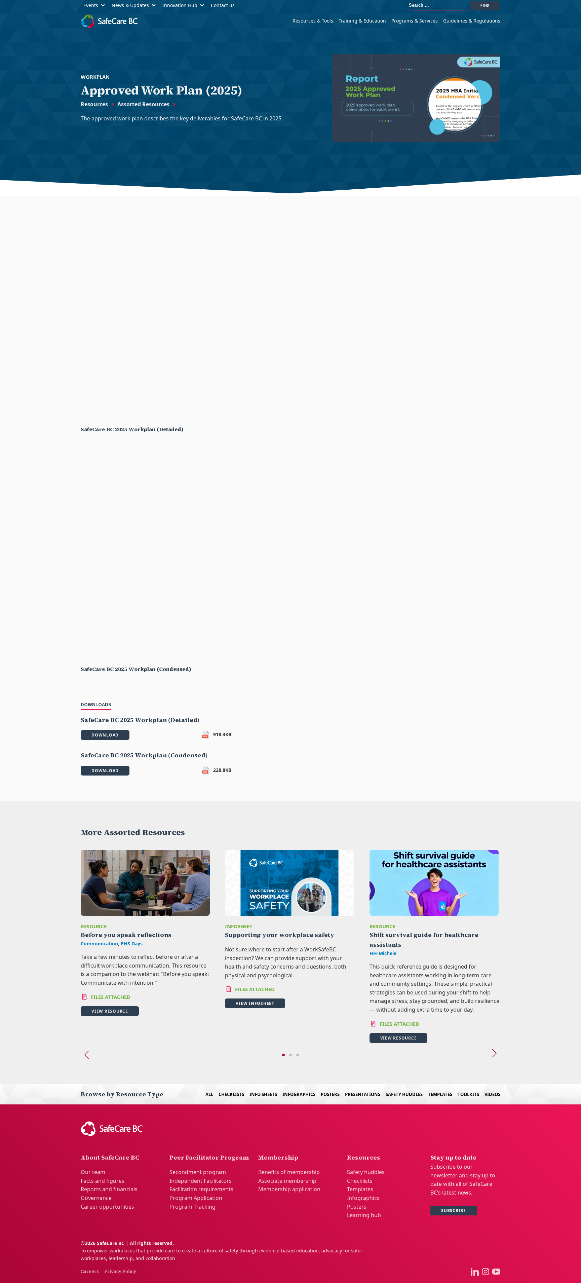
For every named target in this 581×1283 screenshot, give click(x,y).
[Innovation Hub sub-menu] (203, 5)
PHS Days (132, 943)
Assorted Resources (143, 104)
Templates (440, 1094)
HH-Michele (383, 953)
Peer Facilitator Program (209, 1157)
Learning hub (364, 1215)
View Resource (109, 1011)
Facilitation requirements (201, 1189)
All (209, 1094)
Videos (492, 1094)
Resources (94, 104)
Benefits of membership (289, 1172)
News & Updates (130, 5)
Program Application (195, 1198)
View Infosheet (255, 1003)
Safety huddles (366, 1172)
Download (105, 735)
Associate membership (287, 1180)
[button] (283, 1055)
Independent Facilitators (200, 1180)
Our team (93, 1172)
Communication (99, 943)
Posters (330, 1094)
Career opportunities (107, 1206)
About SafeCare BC (110, 1157)
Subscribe (453, 1210)
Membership (278, 1157)
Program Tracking (192, 1206)
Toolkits (468, 1094)
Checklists (231, 1094)
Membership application (289, 1189)
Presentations (362, 1094)
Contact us (223, 5)
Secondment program (197, 1172)
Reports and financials (109, 1189)
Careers (90, 1271)
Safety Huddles (404, 1094)
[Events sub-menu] (104, 5)
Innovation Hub (179, 5)
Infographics (298, 1094)
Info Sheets (263, 1094)
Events (90, 5)
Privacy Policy (120, 1271)
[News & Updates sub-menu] (155, 5)
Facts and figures (102, 1180)
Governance (96, 1198)
